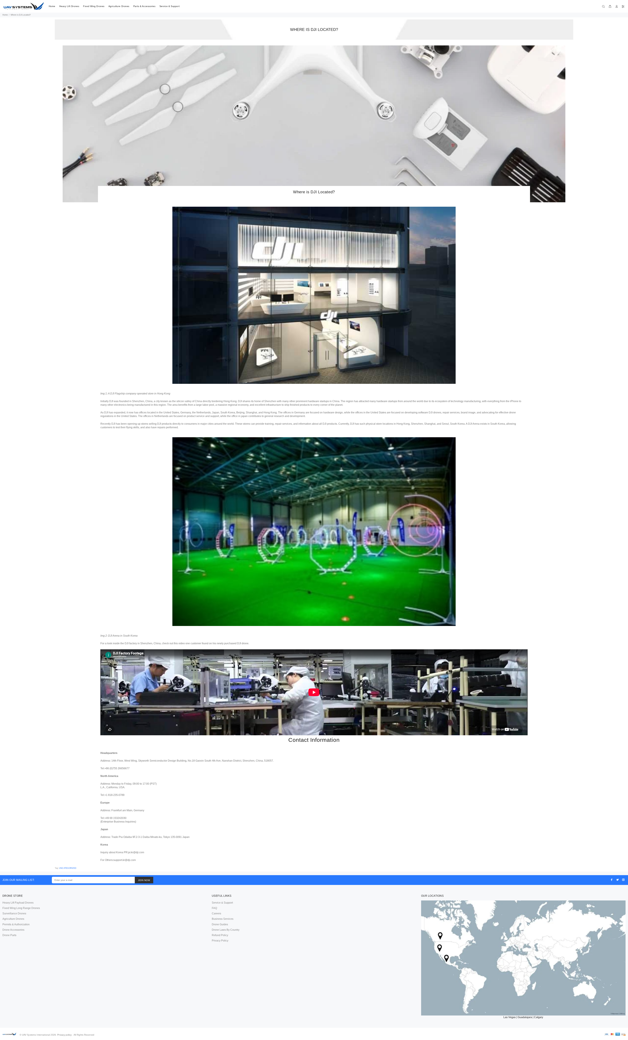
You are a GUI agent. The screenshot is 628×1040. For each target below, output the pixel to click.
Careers (216, 913)
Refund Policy (220, 935)
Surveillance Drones (14, 913)
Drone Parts (9, 935)
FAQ (214, 908)
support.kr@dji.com (124, 860)
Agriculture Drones (118, 6)
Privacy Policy (220, 940)
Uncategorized (67, 868)
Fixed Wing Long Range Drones (21, 908)
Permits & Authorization (16, 924)
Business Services (222, 918)
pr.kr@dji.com (136, 852)
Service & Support (169, 6)
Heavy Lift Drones (69, 6)
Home (52, 6)
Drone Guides (220, 924)
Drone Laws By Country (225, 929)
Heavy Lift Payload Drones (18, 902)
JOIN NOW (144, 880)
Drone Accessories (13, 929)
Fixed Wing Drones (94, 6)
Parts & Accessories (144, 6)
